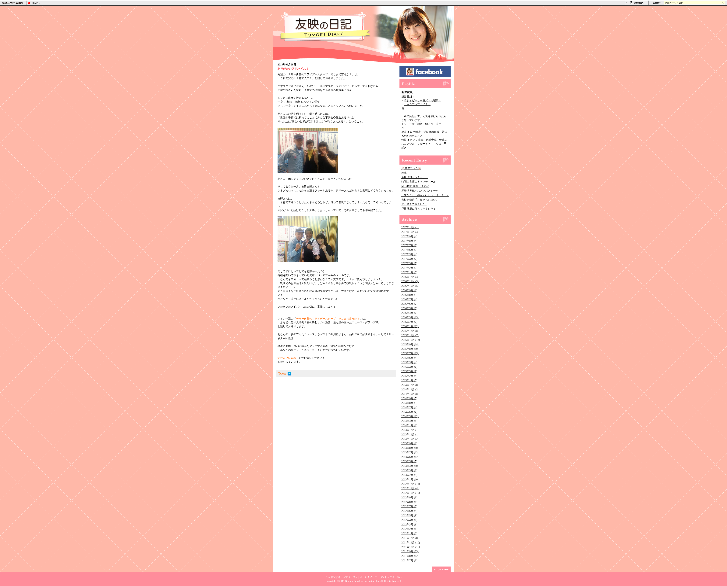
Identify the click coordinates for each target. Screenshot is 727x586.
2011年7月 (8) (409, 560)
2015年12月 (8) (410, 331)
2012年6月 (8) (409, 511)
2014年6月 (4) (409, 412)
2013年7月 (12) (410, 452)
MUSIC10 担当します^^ (415, 186)
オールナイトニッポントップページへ (381, 577)
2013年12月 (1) (410, 430)
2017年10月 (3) (410, 232)
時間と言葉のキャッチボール (418, 181)
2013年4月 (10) (410, 466)
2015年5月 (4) (409, 362)
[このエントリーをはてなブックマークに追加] (289, 374)
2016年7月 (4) (409, 299)
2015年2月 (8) (409, 376)
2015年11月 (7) (410, 335)
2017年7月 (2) (409, 245)
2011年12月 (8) (410, 538)
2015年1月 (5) (409, 380)
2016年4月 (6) (409, 313)
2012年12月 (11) (410, 484)
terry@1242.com (287, 358)
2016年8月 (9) (409, 295)
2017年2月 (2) (409, 268)
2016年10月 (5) (410, 285)
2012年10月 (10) (410, 493)
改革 (404, 172)
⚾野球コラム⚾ (411, 168)
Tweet (282, 373)
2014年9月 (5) (409, 398)
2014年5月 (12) (410, 416)
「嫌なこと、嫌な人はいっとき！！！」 (425, 195)
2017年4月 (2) (409, 259)
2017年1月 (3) (409, 272)
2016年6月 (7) (409, 303)
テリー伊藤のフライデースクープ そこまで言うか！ (328, 318)
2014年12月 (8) (410, 385)
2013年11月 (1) (410, 434)
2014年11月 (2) (410, 389)
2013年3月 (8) (409, 470)
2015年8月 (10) (410, 348)
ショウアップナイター (417, 104)
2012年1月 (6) (409, 533)
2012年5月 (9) (409, 515)
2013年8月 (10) (410, 448)
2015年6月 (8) (409, 358)
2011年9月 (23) (410, 551)
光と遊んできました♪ (414, 204)
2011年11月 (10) (410, 542)
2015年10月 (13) (410, 340)
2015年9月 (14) (410, 344)
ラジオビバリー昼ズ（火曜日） (422, 100)
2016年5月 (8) (409, 308)
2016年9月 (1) (409, 290)
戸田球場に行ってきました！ (418, 208)
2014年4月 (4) (409, 421)
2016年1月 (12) (410, 326)
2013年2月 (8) (409, 475)
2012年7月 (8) (409, 506)
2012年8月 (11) (410, 502)
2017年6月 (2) (409, 250)
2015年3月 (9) (409, 371)
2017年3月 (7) (409, 263)
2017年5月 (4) (409, 254)
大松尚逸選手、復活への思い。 (419, 199)
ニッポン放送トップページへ (341, 577)
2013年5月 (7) (409, 461)
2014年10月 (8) (410, 393)
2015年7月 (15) (410, 353)
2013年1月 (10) (410, 479)
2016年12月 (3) (410, 277)
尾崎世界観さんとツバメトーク (419, 190)
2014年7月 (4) (409, 407)
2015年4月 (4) (409, 367)
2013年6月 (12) (410, 457)
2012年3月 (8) (409, 524)
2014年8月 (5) (409, 403)
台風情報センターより (414, 177)
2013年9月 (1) (409, 443)
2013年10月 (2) (410, 439)
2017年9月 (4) (409, 236)
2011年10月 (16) (410, 547)
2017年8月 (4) (409, 240)
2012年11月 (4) (410, 488)
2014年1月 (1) (409, 425)
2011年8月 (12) (410, 556)
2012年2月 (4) (409, 529)
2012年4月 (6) (409, 520)
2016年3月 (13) (410, 317)
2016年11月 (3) (410, 281)
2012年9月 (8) (409, 497)
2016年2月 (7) (409, 322)
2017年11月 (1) (410, 227)
